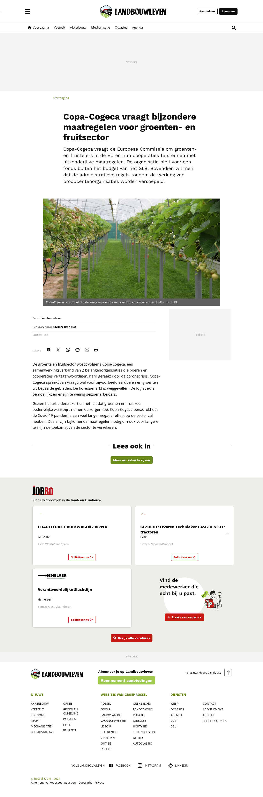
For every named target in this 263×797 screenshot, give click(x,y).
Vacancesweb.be (113, 721)
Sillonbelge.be (144, 732)
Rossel (106, 703)
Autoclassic (142, 743)
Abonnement (213, 709)
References (109, 732)
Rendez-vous (143, 709)
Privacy (99, 782)
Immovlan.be (111, 715)
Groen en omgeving (70, 711)
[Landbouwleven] (133, 11)
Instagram (152, 765)
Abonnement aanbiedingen (126, 680)
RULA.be (138, 715)
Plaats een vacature (187, 617)
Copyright (85, 782)
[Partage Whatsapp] (67, 349)
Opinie (68, 703)
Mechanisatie (41, 726)
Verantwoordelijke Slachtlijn (65, 589)
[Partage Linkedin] (77, 349)
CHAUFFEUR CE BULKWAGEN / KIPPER (72, 526)
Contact (209, 703)
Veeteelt (37, 709)
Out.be (106, 743)
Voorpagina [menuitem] (41, 27)
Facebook (122, 765)
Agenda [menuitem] (137, 27)
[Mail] (87, 349)
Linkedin (181, 765)
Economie (38, 715)
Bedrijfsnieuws (42, 732)
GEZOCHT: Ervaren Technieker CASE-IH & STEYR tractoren (184, 529)
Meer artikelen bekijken (131, 460)
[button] (27, 11)
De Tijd (138, 738)
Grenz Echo (142, 703)
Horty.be (140, 726)
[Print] (96, 349)
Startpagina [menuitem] (61, 98)
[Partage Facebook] (48, 349)
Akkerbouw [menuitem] (78, 27)
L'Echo (106, 749)
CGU (173, 726)
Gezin (67, 725)
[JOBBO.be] (42, 490)
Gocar (106, 709)
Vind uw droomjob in (67, 500)
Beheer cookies (215, 721)
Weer (174, 703)
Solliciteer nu (80, 557)
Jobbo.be (139, 721)
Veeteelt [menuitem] (59, 27)
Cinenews (108, 738)
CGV (173, 721)
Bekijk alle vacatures (134, 638)
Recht (35, 721)
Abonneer (228, 11)
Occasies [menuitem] (121, 27)
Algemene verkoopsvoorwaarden (53, 782)
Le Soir (106, 726)
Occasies (177, 709)
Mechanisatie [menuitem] (100, 27)
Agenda (176, 715)
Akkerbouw (40, 703)
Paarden (69, 719)
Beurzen (69, 730)
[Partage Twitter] (58, 349)
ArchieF (208, 715)
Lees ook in (132, 446)
